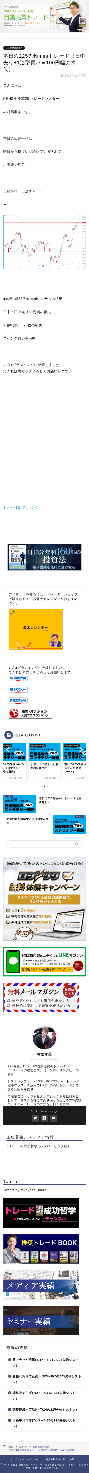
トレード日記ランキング (20, 507)
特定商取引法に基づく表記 (60, 1459)
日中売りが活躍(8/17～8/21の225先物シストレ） (46, 1362)
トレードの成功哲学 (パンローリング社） (38, 1146)
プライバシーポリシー (26, 1459)
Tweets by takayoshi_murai (25, 1190)
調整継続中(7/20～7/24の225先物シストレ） (46, 1409)
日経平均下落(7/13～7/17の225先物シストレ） (44, 1423)
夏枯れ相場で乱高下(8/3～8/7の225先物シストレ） (47, 1379)
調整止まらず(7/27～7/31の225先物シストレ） (44, 1395)
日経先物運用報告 (14, 48)
